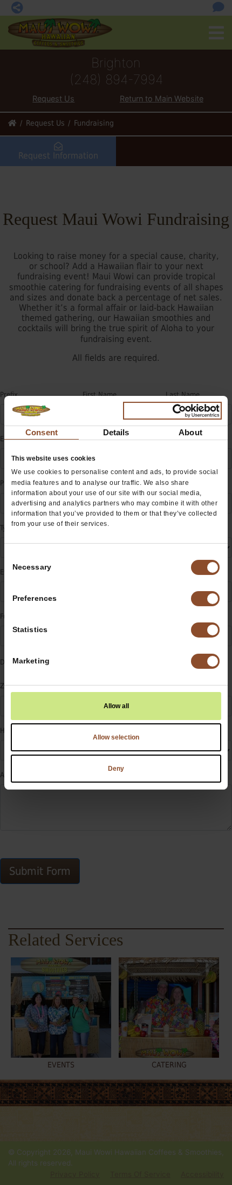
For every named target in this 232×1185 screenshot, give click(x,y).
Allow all (116, 706)
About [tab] (190, 432)
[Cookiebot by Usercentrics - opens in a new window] (172, 410)
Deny (116, 768)
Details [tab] (116, 432)
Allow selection (116, 737)
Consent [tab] (41, 432)
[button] (205, 598)
